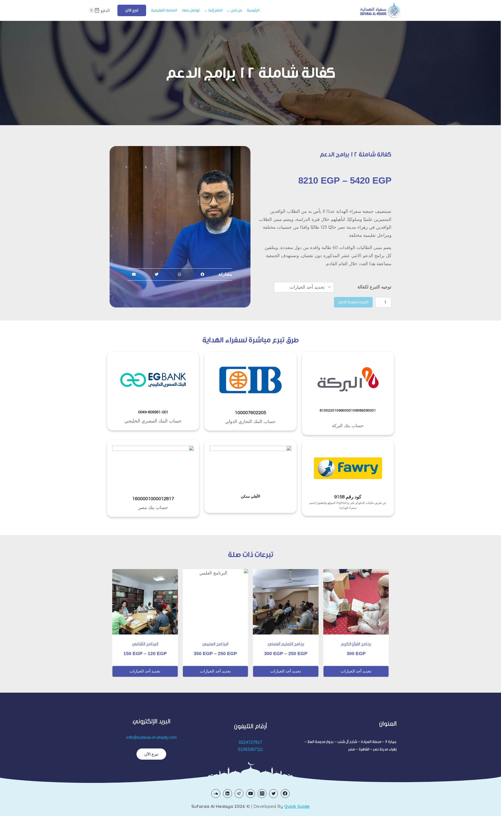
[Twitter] (273, 793)
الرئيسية (253, 10)
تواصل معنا (191, 10)
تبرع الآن (131, 10)
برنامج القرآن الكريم (356, 644)
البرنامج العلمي (215, 644)
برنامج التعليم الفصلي (285, 644)
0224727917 (250, 742)
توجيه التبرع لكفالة (374, 286)
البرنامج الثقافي (145, 644)
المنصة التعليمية (164, 10)
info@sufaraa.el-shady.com (151, 737)
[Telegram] (239, 793)
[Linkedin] (227, 793)
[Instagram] (262, 793)
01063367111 (250, 749)
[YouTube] (250, 793)
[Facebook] (285, 793)
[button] (202, 274)
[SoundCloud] (215, 793)
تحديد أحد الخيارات (356, 671)
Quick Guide (297, 806)
